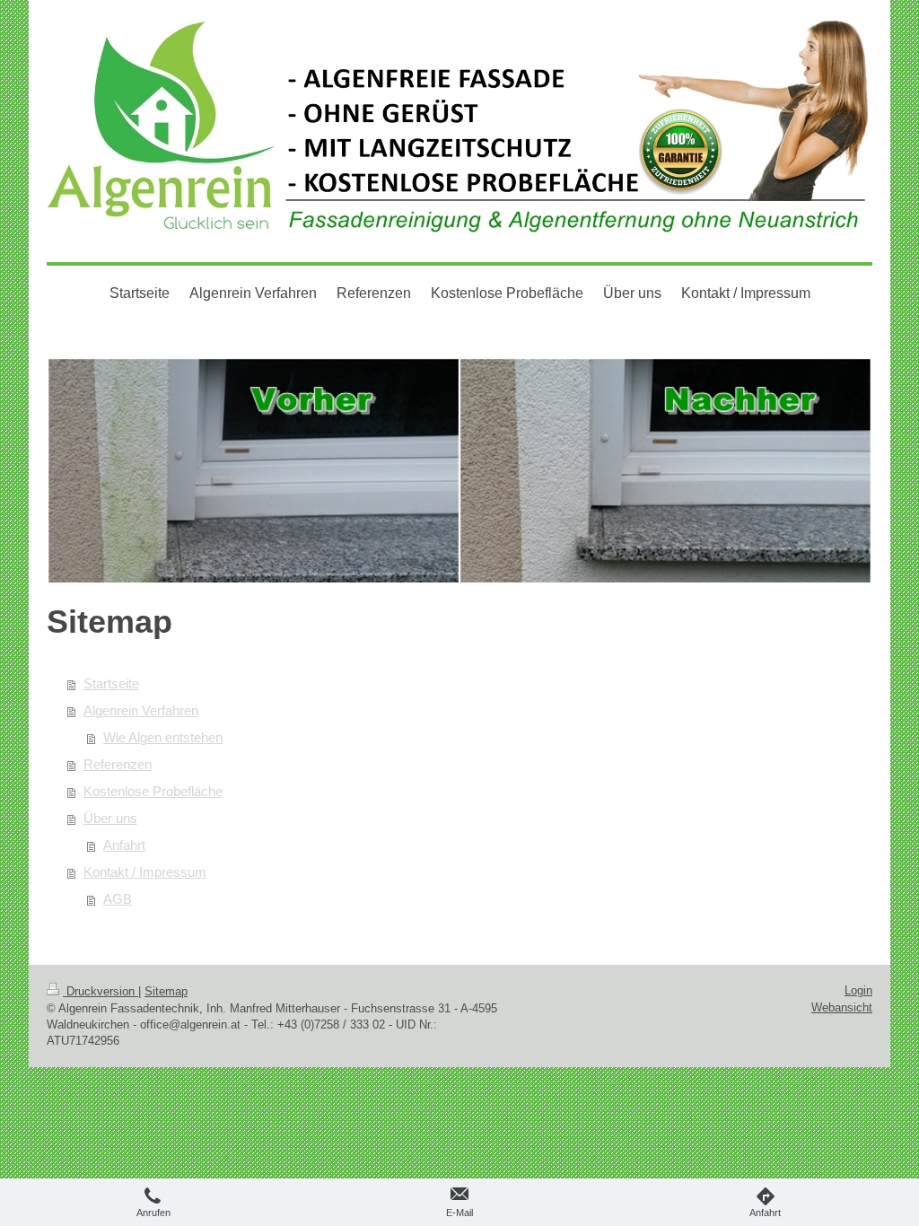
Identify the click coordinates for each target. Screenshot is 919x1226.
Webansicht (841, 1007)
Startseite (111, 683)
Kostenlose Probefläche (153, 791)
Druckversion (100, 991)
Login (858, 990)
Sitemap (166, 991)
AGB (117, 898)
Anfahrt (124, 845)
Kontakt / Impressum (144, 872)
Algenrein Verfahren (140, 710)
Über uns (110, 818)
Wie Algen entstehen (163, 737)
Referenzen (117, 764)
